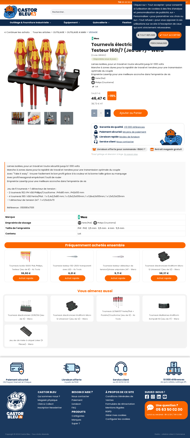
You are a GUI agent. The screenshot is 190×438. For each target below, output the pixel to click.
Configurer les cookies (118, 419)
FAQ (74, 407)
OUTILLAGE (58, 32)
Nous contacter (80, 396)
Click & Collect (46, 403)
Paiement (77, 400)
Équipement (71, 22)
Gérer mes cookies (116, 415)
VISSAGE (93, 32)
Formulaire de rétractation (120, 403)
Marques (76, 419)
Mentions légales (115, 407)
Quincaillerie (100, 22)
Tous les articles (41, 32)
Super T (76, 423)
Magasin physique (47, 400)
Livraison (76, 403)
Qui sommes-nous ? (49, 396)
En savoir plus (131, 154)
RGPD (108, 411)
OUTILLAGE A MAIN (76, 32)
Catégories (78, 415)
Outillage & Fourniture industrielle (29, 22)
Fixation (126, 22)
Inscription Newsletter (50, 407)
